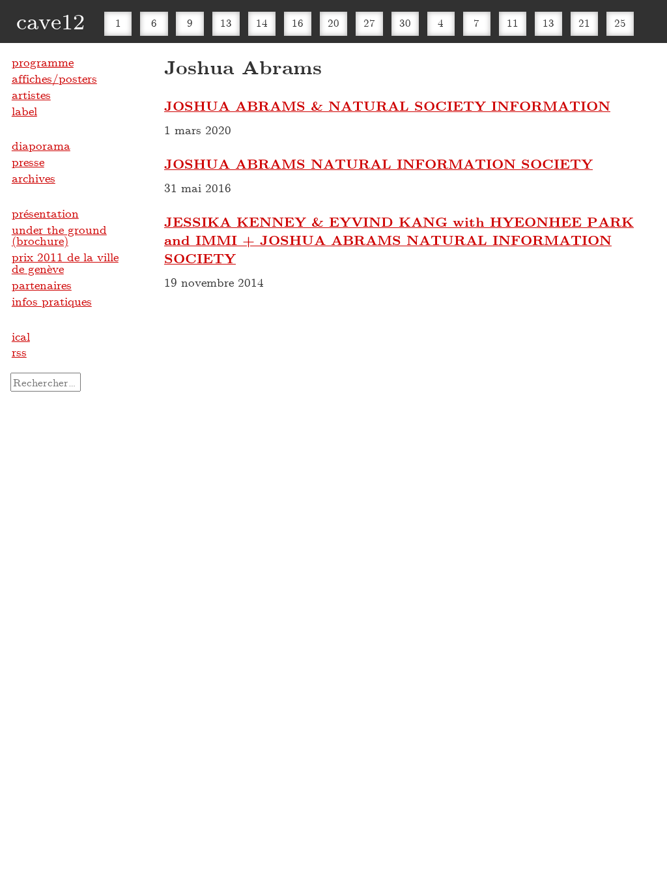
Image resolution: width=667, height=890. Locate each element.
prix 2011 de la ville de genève (65, 262)
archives (33, 177)
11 (512, 22)
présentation (45, 213)
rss (19, 351)
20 (333, 22)
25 (620, 22)
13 (226, 22)
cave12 (50, 20)
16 (298, 22)
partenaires (42, 284)
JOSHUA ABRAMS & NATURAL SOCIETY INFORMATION (387, 105)
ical (21, 336)
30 (405, 22)
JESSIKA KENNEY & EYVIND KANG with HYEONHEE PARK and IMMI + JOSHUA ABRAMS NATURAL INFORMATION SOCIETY (399, 239)
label (24, 110)
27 (369, 22)
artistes (31, 94)
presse (28, 161)
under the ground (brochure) (59, 235)
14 (262, 22)
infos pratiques (52, 301)
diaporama (41, 145)
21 (584, 22)
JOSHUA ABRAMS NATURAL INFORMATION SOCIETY (378, 163)
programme (43, 61)
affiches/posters (54, 78)
